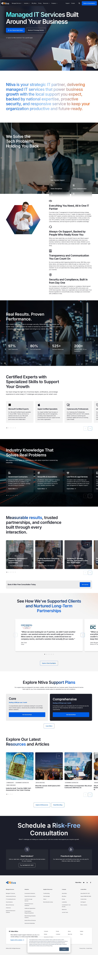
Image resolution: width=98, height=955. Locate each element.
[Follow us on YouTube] (83, 882)
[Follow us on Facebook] (90, 882)
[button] (8, 495)
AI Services (8, 907)
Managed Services (10, 889)
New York (70, 934)
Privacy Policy (49, 945)
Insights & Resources (47, 889)
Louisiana (58, 934)
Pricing (63, 899)
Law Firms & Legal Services (28, 900)
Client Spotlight (46, 896)
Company (64, 889)
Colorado (46, 931)
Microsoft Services (10, 904)
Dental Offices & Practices (30, 920)
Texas (81, 934)
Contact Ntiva (83, 889)
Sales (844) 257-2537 (85, 893)
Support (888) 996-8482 (86, 896)
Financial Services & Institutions (29, 904)
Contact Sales (83, 899)
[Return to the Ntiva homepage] (5, 3)
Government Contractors (30, 893)
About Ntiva (64, 893)
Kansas (45, 934)
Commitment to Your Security (66, 905)
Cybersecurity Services (11, 896)
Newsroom (64, 909)
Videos (44, 899)
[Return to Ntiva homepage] (11, 882)
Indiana (81, 931)
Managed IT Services (10, 893)
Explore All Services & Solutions (10, 911)
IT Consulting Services (10, 899)
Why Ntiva (64, 896)
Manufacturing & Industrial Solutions (30, 916)
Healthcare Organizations (30, 908)
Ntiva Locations (84, 904)
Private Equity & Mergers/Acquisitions (29, 912)
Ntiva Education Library (48, 902)
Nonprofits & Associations (30, 896)
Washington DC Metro (48, 937)
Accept (64, 949)
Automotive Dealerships (30, 923)
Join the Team (65, 912)
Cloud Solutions (9, 902)
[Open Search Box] (79, 3)
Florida (57, 931)
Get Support (83, 902)
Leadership (64, 902)
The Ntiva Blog (46, 893)
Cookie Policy (89, 948)
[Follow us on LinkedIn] (87, 882)
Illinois (69, 931)
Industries (27, 889)
